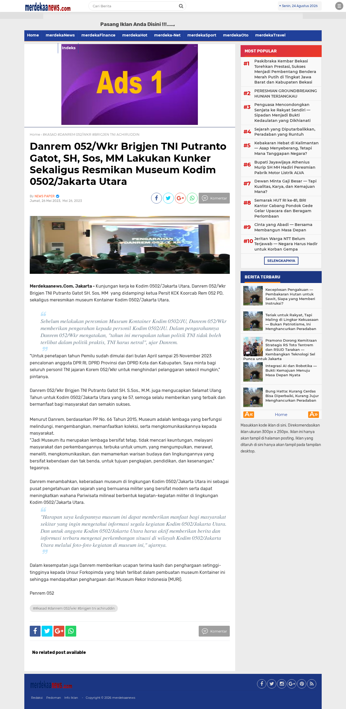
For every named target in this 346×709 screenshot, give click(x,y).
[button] (21, 15)
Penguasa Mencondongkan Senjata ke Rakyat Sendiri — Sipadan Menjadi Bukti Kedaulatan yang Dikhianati (282, 112)
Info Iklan (71, 698)
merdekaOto (235, 35)
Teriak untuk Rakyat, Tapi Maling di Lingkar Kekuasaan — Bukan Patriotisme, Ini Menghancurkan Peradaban (291, 322)
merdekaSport (201, 35)
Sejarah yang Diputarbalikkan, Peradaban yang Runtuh (284, 132)
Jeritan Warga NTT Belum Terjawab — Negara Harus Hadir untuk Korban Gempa (286, 244)
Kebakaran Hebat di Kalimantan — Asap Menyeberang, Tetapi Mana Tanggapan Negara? (286, 148)
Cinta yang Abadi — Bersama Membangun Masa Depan (283, 227)
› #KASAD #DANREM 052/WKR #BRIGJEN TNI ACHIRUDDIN (90, 134)
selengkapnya (281, 261)
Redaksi (37, 698)
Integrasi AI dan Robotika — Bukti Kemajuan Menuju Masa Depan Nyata (291, 370)
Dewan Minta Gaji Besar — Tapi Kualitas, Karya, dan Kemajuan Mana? (285, 186)
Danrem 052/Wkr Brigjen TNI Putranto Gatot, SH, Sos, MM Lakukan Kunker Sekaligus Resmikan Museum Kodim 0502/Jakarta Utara (128, 163)
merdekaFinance (98, 35)
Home (281, 414)
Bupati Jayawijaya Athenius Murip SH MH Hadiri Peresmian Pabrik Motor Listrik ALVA (284, 167)
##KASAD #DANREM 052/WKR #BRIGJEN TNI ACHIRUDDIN (74, 608)
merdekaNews (60, 35)
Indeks (68, 47)
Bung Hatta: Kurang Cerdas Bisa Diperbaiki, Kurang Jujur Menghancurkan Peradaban (292, 395)
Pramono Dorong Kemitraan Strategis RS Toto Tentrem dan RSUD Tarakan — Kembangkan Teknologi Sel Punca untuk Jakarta (280, 349)
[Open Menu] (339, 6)
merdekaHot (134, 35)
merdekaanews (123, 698)
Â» (314, 414)
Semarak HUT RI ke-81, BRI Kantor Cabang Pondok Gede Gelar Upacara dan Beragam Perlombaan (283, 208)
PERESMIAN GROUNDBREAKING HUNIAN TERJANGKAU (285, 93)
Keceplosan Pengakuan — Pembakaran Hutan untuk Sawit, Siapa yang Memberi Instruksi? (290, 296)
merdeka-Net (167, 35)
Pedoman (53, 698)
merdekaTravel (270, 35)
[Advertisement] (21, 97)
